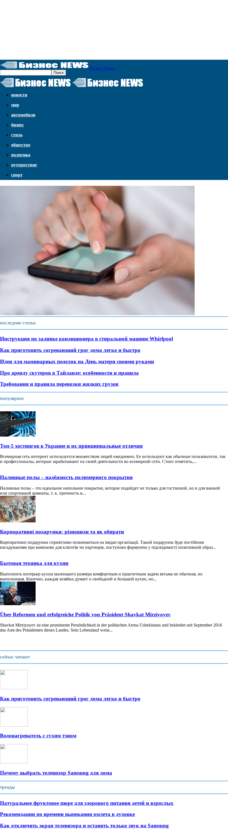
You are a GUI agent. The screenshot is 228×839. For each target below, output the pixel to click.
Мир (15, 104)
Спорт (17, 174)
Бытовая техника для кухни (34, 563)
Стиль (17, 134)
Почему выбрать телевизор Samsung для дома (56, 773)
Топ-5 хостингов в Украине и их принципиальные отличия (71, 446)
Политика (20, 154)
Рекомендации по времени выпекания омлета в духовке (67, 814)
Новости (19, 94)
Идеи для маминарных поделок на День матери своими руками (77, 361)
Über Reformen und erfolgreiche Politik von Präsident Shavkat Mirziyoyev (85, 614)
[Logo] (36, 87)
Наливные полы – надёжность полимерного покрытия (66, 477)
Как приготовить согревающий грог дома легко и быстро (70, 350)
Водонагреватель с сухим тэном (38, 735)
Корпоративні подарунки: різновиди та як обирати (62, 532)
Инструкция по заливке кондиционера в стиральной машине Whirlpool (86, 339)
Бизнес (17, 124)
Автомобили (23, 114)
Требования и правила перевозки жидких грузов (59, 384)
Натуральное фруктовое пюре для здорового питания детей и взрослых (87, 803)
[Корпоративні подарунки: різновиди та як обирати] (18, 521)
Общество (20, 144)
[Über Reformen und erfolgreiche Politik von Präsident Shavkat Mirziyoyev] (18, 603)
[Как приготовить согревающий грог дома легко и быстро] (14, 687)
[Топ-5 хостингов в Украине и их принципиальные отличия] (18, 435)
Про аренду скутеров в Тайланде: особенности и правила (69, 373)
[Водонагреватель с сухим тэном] (14, 725)
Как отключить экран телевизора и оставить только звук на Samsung (84, 825)
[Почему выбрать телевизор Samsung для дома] (14, 762)
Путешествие (24, 164)
